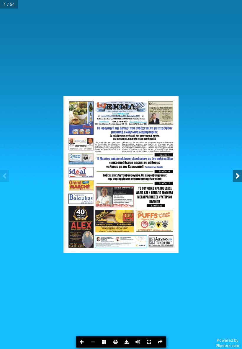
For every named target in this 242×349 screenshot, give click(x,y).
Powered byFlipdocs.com (227, 342)
